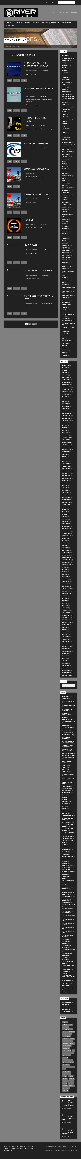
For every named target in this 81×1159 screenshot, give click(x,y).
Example (64, 112)
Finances (64, 135)
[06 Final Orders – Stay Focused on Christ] (64, 1104)
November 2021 (66, 502)
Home (48, 2)
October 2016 (66, 648)
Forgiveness (66, 137)
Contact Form (28, 1148)
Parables (65, 228)
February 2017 (66, 639)
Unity (63, 338)
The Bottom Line (67, 896)
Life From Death (67, 822)
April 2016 (65, 663)
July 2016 (64, 656)
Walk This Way (66, 983)
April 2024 (65, 432)
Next (33, 324)
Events (22, 1146)
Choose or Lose (67, 727)
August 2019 (65, 567)
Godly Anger (66, 156)
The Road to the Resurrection (67, 954)
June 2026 (64, 370)
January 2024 (66, 439)
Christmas (28, 278)
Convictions (37, 99)
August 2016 (65, 653)
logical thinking (66, 1071)
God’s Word (65, 1052)
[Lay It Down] (14, 257)
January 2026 (66, 382)
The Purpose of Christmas (38, 270)
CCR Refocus (66, 725)
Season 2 (65, 874)
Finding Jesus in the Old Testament (68, 789)
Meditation (65, 207)
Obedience (65, 224)
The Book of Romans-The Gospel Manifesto (68, 892)
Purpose (17, 46)
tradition (65, 1085)
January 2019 (66, 584)
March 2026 (65, 377)
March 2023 (65, 464)
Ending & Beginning (68, 778)
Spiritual (30, 1146)
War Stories (66, 985)
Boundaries (65, 65)
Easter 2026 (65, 771)
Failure (64, 114)
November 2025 (66, 387)
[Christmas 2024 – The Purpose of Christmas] (14, 75)
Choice (69, 1034)
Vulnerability (66, 341)
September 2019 (66, 564)
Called (64, 67)
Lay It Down (30, 245)
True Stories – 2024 (68, 965)
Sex (63, 275)
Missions (44, 303)
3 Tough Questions (68, 701)
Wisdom (64, 345)
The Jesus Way (66, 939)
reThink (64, 861)
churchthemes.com (72, 1150)
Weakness (65, 343)
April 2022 (65, 490)
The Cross (65, 309)
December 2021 (66, 500)
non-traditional (66, 1074)
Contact (53, 2)
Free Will (72, 1043)
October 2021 (66, 504)
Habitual (65, 797)
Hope (63, 178)
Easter (28, 129)
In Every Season (67, 811)
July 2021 (64, 512)
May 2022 (64, 488)
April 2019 (65, 576)
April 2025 (65, 403)
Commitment (66, 75)
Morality (65, 219)
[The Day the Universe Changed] (14, 130)
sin (63, 282)
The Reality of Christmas (66, 946)
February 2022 (66, 495)
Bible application (71, 1031)
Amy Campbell (66, 1002)
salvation (70, 1076)
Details (9, 80)
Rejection (65, 248)
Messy (64, 844)
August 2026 (65, 365)
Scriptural (65, 1078)
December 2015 (66, 673)
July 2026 (64, 367)
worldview (65, 1090)
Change (64, 70)
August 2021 (65, 509)
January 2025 (66, 411)
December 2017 (66, 615)
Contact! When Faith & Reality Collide (68, 742)
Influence (28, 202)
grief (63, 164)
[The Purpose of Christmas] (14, 283)
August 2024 (65, 423)
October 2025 (66, 389)
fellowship (65, 128)
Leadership (65, 192)
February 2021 (66, 524)
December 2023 (66, 442)
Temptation (66, 304)
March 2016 (65, 665)
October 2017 (66, 620)
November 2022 (66, 473)
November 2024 (66, 415)
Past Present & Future (36, 143)
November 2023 (66, 444)
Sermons (11, 46)
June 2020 (64, 543)
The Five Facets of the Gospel (67, 911)
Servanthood (66, 266)
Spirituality (66, 297)
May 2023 (64, 459)
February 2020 (66, 552)
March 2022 (65, 492)
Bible (63, 63)
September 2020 (66, 536)
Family (64, 121)
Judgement (65, 190)
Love (37, 177)
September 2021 (66, 507)
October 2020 (66, 533)
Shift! (64, 884)
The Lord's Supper (67, 320)
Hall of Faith (66, 803)
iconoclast (65, 1060)
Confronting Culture (66, 738)
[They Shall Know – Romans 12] (14, 101)
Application (8, 1150)
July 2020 (64, 540)
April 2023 (65, 461)
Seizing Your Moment (66, 877)
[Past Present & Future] (14, 156)
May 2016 (64, 661)
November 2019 (66, 560)
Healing (64, 168)
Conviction (65, 79)
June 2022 (64, 485)
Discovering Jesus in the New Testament (68, 97)
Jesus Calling (66, 813)
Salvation (37, 129)
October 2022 (66, 476)
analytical (65, 1022)
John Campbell (66, 1009)
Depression (65, 91)
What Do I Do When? (68, 988)
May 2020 (64, 545)
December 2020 (66, 528)
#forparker (65, 696)
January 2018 (66, 612)
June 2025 (64, 399)
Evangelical (65, 1043)
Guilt (63, 166)
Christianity (71, 1038)
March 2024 (65, 435)
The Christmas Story (68, 904)
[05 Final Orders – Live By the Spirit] (64, 1118)
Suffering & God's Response (67, 887)
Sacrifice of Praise (68, 872)
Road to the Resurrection (66, 868)
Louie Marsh (45, 70)
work (63, 353)
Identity (64, 808)
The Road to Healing (68, 949)
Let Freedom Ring (67, 195)
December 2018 (66, 586)
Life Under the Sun (68, 832)
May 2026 (64, 372)
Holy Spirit (65, 1057)
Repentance (65, 252)
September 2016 (66, 651)
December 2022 (66, 471)
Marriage (65, 202)
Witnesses (65, 350)
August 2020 (65, 538)
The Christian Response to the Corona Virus (67, 900)
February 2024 (66, 437)
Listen (17, 80)
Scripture (71, 1078)
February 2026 (66, 379)
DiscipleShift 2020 (67, 753)
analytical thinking (67, 1024)
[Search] (76, 2)
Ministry (64, 209)
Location (7, 1148)
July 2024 (64, 425)
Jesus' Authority (67, 188)
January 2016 (66, 670)
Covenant (65, 84)
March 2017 (65, 636)
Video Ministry (17, 1148)
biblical (64, 1034)
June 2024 (64, 428)
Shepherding (66, 280)
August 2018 (65, 596)
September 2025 (66, 391)
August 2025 (65, 394)
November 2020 (66, 531)
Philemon (65, 852)
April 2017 (65, 634)
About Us (7, 1146)
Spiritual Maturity (30, 101)
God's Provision (67, 152)
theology (71, 1083)
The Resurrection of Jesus (47, 129)
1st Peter (65, 698)
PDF (25, 80)
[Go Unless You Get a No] (14, 181)
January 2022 (66, 497)
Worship (64, 355)
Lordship (65, 197)
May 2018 (64, 603)
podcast (65, 1076)
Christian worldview (67, 1041)
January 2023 (66, 468)
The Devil (65, 312)
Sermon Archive (15, 40)
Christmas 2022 (66, 732)
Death (64, 89)
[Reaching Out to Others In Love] (14, 308)
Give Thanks (65, 147)
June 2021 (64, 514)
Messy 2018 (65, 847)
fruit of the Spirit (67, 1045)
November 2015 (66, 675)
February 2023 (66, 466)
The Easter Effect (67, 908)
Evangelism (65, 109)
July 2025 (64, 396)
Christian (65, 1038)
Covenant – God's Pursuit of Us (67, 746)
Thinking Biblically (68, 327)
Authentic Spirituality (66, 714)
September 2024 (66, 420)
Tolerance (65, 331)
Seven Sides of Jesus (68, 271)
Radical (64, 243)
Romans (28, 105)
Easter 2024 (65, 765)
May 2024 (64, 430)
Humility (64, 180)
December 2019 (66, 557)
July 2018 (64, 598)
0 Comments (39, 105)
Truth (64, 336)
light (73, 1067)
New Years (65, 221)
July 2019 (64, 569)
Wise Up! (64, 348)
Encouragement (67, 107)
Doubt (64, 102)
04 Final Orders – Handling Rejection (67, 1131)
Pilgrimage (65, 854)
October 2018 (66, 591)
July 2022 (64, 483)
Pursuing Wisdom (67, 856)
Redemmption (66, 245)
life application (69, 1062)
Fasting (64, 123)
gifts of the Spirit (68, 144)
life (63, 1062)
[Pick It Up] (14, 232)
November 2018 (66, 588)
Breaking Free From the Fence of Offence (68, 720)
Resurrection (66, 257)
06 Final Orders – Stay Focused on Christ (68, 1103)
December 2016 (66, 644)
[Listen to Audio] (62, 1111)
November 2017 (66, 617)
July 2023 (64, 454)
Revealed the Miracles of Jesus (67, 864)
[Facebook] (7, 2)
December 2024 (66, 413)
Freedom (64, 140)
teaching (65, 1083)
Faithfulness (66, 119)
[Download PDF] (64, 1111)
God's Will (28, 74)
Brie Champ (65, 1004)
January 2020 (66, 555)
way (68, 1088)
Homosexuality (67, 176)
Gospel (43, 148)
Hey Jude (64, 806)
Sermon (64, 1081)
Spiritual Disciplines (68, 287)
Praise (64, 233)
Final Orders (66, 786)
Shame (64, 277)
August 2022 (65, 480)
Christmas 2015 (66, 730)
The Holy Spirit (67, 318)
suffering (65, 302)
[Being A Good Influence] (14, 206)
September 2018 (66, 593)
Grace (64, 161)
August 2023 (65, 451)
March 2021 (65, 521)
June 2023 (64, 456)
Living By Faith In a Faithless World (68, 837)
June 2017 (64, 629)
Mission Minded (67, 214)
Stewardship (66, 300)
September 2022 (66, 478)
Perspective (65, 231)
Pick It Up (28, 219)
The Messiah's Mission (66, 942)
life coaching (66, 1064)
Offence (64, 226)
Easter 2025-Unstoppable (66, 768)
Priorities (65, 238)
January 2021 (66, 526)
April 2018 (65, 605)
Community (65, 77)
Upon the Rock (66, 981)
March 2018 (65, 608)
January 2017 (66, 641)
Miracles (64, 212)
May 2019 (64, 574)
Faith (34, 177)
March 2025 (65, 406)
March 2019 (65, 579)
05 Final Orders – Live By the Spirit (68, 1117)
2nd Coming (65, 55)
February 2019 (66, 581)
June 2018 (64, 600)
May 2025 (64, 401)
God (73, 1050)
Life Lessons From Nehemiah (67, 829)
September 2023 (66, 449)
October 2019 (66, 562)
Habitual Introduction (66, 800)
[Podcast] (4, 2)
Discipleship (44, 99)
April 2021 (65, 519)
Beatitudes (65, 60)
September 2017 (66, 622)
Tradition (65, 333)
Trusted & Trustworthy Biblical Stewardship (68, 975)
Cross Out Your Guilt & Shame (67, 750)
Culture (64, 87)
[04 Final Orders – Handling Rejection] (64, 1132)
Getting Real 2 (66, 142)
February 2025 (66, 408)
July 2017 (64, 627)
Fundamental (66, 1048)
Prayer (64, 236)
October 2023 (66, 447)
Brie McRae (43, 96)
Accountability (30, 99)
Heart (64, 171)
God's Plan (65, 149)
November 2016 (66, 646)
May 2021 (64, 516)
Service (64, 268)
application (65, 1027)
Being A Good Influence (37, 194)
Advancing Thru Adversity (67, 710)
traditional (71, 1085)
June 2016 (64, 658)
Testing (64, 307)
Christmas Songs (67, 735)
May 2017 (64, 632)
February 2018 (66, 610)
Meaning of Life (67, 204)
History (64, 173)
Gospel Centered (66, 1055)
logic (64, 1069)
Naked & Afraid (66, 849)
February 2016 (66, 668)
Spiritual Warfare (67, 295)
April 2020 (65, 548)
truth (64, 1088)
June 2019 (64, 572)
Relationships (66, 250)
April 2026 (65, 375)
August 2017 (65, 624)
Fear (63, 126)
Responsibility (66, 255)
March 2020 (65, 550)
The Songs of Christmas (66, 958)
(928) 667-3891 (73, 1146)
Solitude (65, 284)
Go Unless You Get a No (37, 169)
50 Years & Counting (68, 705)
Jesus (31, 227)
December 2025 (66, 384)
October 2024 (66, 418)
